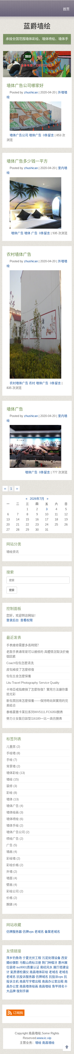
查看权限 (26, 620)
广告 (34, 233)
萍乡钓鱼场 (14, 958)
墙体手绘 (14, 825)
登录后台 (12, 620)
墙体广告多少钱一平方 (27, 161)
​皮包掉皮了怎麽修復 (20, 669)
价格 (11, 898)
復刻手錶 (22, 991)
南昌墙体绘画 (29, 986)
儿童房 (13, 746)
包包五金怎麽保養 (18, 676)
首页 (66, 9)
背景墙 (13, 766)
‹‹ (5, 488)
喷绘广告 (14, 838)
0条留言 (48, 135)
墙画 (11, 851)
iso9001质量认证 (27, 967)
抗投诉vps (56, 976)
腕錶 (11, 904)
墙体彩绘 (15, 773)
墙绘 (12, 779)
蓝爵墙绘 (37, 26)
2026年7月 (37, 498)
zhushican (31, 92)
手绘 (11, 759)
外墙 (11, 871)
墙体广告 (35, 135)
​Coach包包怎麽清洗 (20, 663)
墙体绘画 (14, 812)
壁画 (11, 884)
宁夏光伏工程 (32, 958)
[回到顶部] (67, 1047)
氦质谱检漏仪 (19, 972)
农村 (32, 383)
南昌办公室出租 (53, 981)
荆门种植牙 (49, 962)
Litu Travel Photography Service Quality (32, 682)
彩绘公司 (14, 891)
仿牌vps (28, 931)
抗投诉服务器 (25, 976)
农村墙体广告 (19, 254)
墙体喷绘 (14, 819)
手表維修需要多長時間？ (23, 645)
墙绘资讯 (12, 551)
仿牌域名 (42, 976)
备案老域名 (52, 931)
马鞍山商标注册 (30, 962)
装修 (11, 786)
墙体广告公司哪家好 (25, 85)
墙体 (27, 233)
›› (17, 488)
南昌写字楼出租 (30, 981)
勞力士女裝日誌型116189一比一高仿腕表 (34, 718)
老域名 (39, 931)
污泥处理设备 (51, 958)
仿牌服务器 (14, 931)
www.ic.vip (44, 1038)
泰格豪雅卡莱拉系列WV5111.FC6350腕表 (34, 712)
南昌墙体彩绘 (39, 972)
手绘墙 (13, 753)
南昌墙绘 (45, 986)
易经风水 (46, 967)
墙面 (11, 878)
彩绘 (11, 792)
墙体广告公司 (19, 135)
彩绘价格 (14, 865)
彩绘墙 (13, 858)
